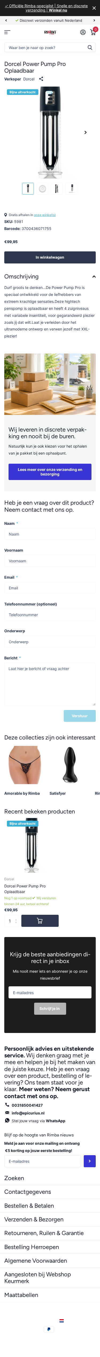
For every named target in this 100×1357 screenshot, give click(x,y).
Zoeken (90, 47)
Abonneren (90, 1161)
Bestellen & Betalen (29, 1205)
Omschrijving (21, 276)
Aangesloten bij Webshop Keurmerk (37, 1278)
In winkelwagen (50, 257)
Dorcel (28, 79)
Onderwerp (14, 631)
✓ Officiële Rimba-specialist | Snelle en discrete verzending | (46, 7)
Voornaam (13, 550)
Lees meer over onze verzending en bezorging (50, 471)
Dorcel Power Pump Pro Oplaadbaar (25, 889)
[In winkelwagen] (40, 921)
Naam (11, 523)
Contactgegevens (27, 1191)
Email (11, 577)
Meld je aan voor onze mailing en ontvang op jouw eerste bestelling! (42, 1147)
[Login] (83, 32)
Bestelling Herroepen (31, 1247)
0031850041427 (27, 1105)
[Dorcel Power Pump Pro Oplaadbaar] (31, 845)
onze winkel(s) (45, 215)
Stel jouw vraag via (38, 1120)
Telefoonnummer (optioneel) (30, 604)
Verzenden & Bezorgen (33, 1219)
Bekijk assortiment (7, 32)
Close (94, 8)
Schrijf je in (50, 1008)
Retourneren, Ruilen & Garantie (44, 1233)
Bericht (12, 658)
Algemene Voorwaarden (35, 1260)
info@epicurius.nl (28, 1113)
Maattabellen (21, 1295)
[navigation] (6, 20)
